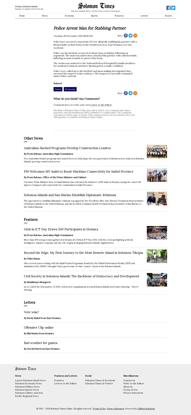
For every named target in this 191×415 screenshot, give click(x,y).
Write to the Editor (133, 383)
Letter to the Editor (101, 104)
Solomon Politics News (27, 386)
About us (128, 386)
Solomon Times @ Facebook (100, 380)
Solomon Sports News (27, 389)
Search (168, 16)
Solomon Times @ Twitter (99, 383)
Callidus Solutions (146, 408)
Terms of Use (130, 389)
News (45, 16)
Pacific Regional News (27, 396)
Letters (144, 16)
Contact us (129, 380)
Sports (94, 16)
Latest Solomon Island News (30, 380)
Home (22, 16)
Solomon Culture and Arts (29, 392)
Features (119, 16)
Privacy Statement (133, 392)
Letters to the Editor (65, 383)
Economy (69, 16)
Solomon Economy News (28, 383)
